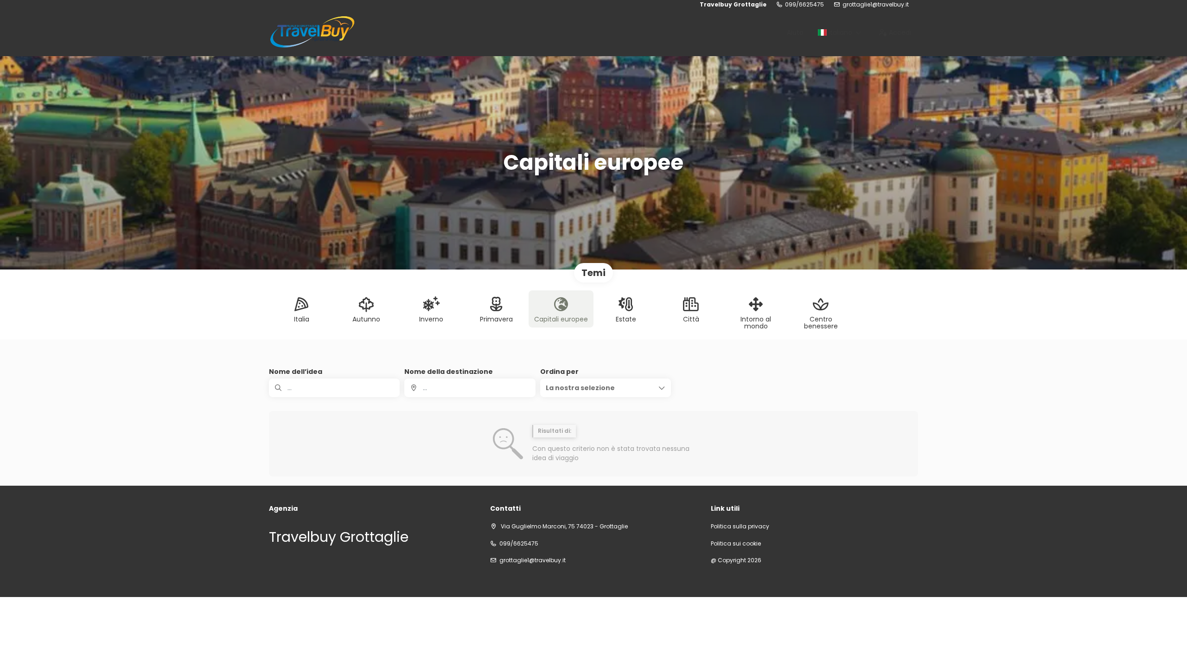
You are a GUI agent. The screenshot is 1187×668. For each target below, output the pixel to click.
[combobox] (469, 388)
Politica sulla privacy (740, 526)
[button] (605, 388)
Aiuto (795, 32)
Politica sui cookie (736, 543)
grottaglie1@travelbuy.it (875, 4)
